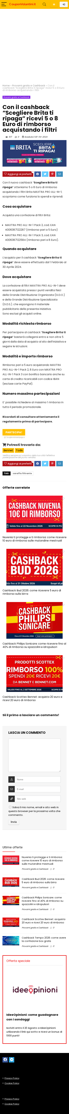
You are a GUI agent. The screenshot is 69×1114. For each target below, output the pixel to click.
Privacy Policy (12, 1078)
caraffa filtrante (22, 473)
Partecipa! (14, 432)
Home (6, 85)
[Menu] (4, 4)
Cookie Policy (12, 1083)
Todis (19, 450)
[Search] (44, 4)
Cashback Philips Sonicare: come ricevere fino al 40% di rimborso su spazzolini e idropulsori (34, 645)
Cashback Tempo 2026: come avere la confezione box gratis (44, 939)
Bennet (8, 450)
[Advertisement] (34, 45)
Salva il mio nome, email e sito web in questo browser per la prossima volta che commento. (34, 811)
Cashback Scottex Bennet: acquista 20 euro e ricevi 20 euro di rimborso (32, 698)
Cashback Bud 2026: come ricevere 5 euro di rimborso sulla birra (32, 592)
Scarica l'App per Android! (54, 4)
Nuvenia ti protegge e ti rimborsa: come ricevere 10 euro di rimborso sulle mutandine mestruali (34, 538)
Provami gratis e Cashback (28, 85)
